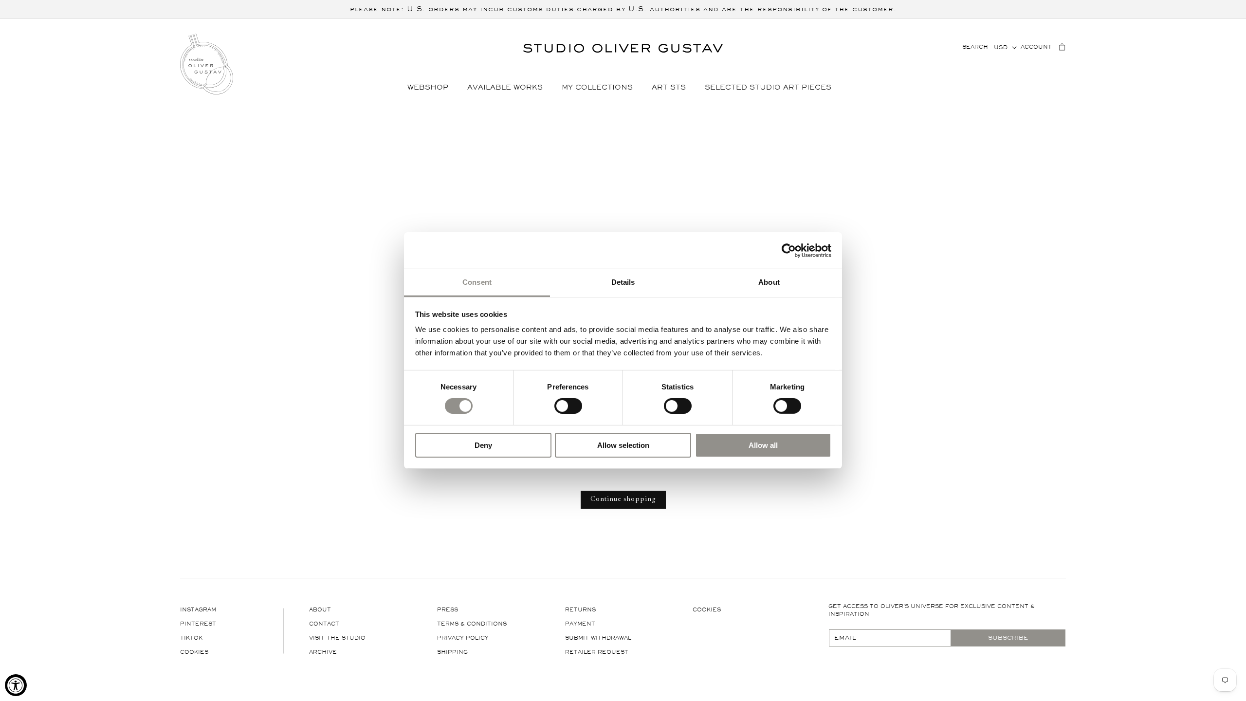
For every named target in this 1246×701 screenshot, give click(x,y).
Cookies (194, 652)
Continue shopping (623, 499)
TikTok (191, 638)
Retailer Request (596, 652)
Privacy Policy (463, 638)
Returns (580, 610)
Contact (324, 624)
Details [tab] (623, 282)
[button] (431, 88)
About (320, 610)
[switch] (568, 405)
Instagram (198, 610)
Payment (580, 624)
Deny (483, 445)
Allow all (763, 445)
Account (1036, 47)
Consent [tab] (477, 282)
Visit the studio (337, 638)
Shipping (452, 652)
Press (447, 610)
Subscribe (1008, 637)
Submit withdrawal (598, 638)
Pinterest (198, 624)
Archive (323, 652)
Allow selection (623, 445)
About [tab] (769, 282)
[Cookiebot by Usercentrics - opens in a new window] (788, 250)
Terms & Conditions (472, 624)
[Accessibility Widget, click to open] (16, 685)
